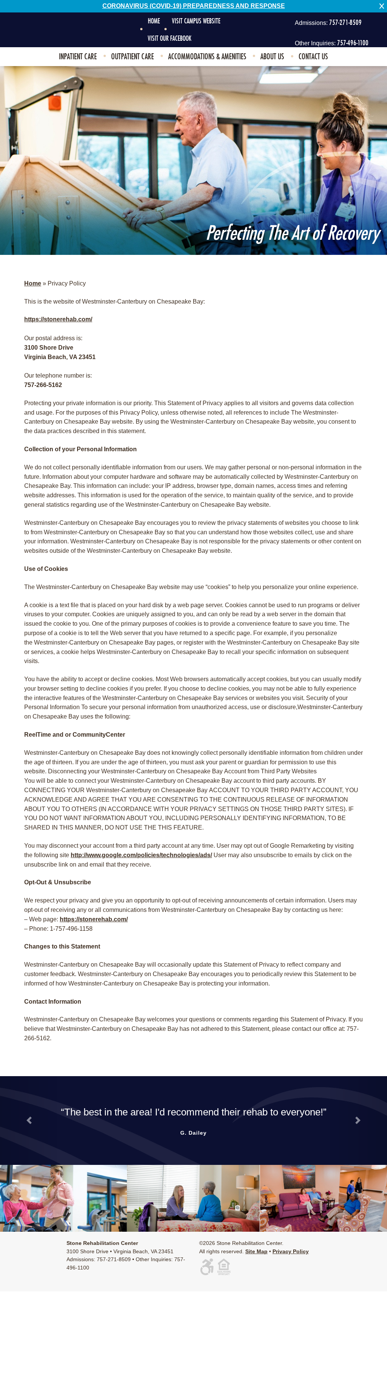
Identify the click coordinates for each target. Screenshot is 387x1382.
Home (154, 21)
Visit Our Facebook (169, 38)
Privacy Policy (290, 1251)
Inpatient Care (78, 57)
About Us (272, 57)
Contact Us (313, 57)
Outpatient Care (132, 57)
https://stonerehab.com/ (58, 319)
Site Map (256, 1251)
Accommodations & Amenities (207, 57)
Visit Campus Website (196, 21)
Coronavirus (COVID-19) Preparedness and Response (193, 6)
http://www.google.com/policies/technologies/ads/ (141, 855)
